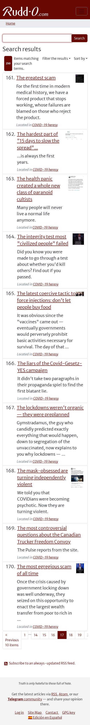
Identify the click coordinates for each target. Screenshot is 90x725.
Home (10, 23)
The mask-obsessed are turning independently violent (42, 477)
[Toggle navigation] (81, 11)
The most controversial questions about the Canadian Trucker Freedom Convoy (49, 535)
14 (35, 635)
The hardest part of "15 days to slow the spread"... (38, 141)
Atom (63, 694)
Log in (19, 712)
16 (53, 635)
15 (44, 635)
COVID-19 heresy (45, 125)
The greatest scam (36, 78)
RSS (54, 694)
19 (80, 635)
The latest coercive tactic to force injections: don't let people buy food (46, 300)
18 (71, 635)
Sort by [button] (79, 58)
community (25, 699)
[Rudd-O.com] (26, 11)
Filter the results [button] (55, 58)
